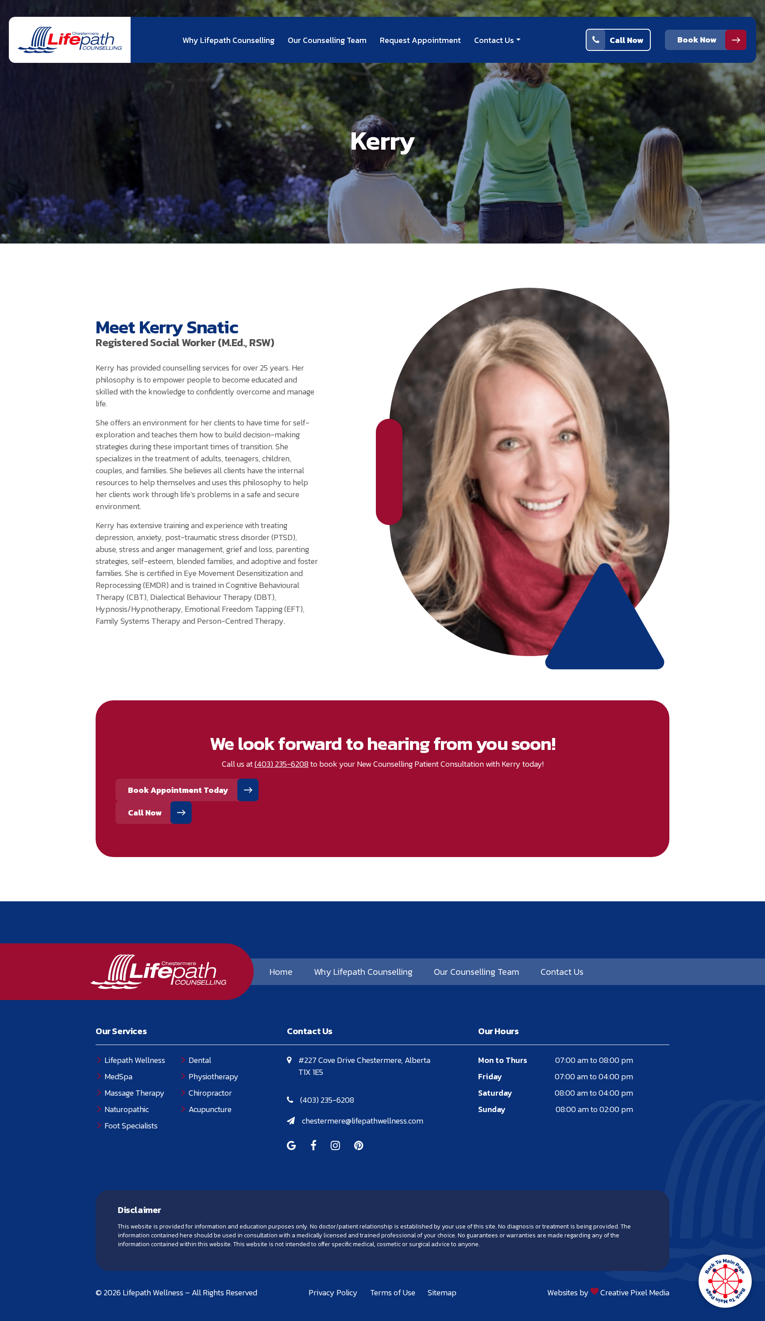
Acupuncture (210, 1109)
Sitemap (442, 1292)
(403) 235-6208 (327, 1100)
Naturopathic (126, 1109)
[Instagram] (335, 1146)
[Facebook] (313, 1146)
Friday (490, 1076)
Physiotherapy (214, 1076)
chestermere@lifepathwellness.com (362, 1121)
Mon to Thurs (502, 1060)
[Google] (291, 1146)
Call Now (626, 40)
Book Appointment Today (178, 790)
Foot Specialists (131, 1126)
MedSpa (118, 1076)
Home (281, 971)
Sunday (492, 1109)
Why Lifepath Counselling (228, 40)
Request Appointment (420, 40)
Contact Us (494, 40)
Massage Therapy (134, 1093)
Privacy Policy (333, 1292)
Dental (200, 1060)
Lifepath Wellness (134, 1060)
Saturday (495, 1093)
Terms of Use (392, 1292)
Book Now (696, 40)
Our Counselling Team (327, 40)
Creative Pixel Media (634, 1292)
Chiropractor (210, 1093)
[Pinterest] (358, 1146)
